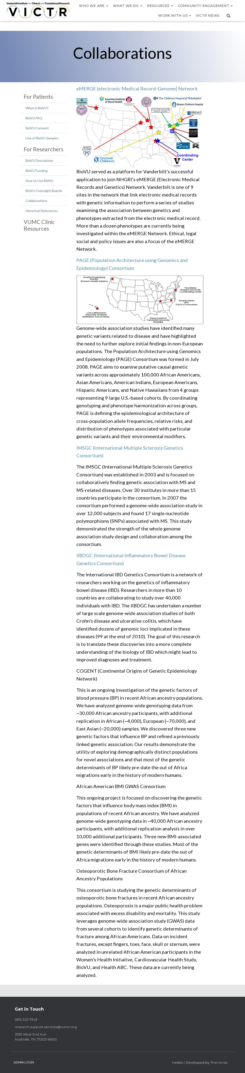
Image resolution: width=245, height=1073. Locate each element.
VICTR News (207, 15)
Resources (159, 6)
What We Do (126, 6)
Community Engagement (204, 6)
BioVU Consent (37, 128)
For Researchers (43, 149)
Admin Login (24, 1062)
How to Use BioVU (39, 181)
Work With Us (173, 15)
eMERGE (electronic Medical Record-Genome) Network (137, 88)
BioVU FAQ (34, 118)
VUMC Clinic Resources (39, 225)
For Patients (38, 96)
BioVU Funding (37, 171)
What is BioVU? (37, 108)
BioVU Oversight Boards (44, 191)
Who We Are (92, 6)
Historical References (42, 211)
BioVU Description (39, 160)
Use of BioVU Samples (42, 138)
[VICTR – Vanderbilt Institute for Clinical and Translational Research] (38, 10)
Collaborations (36, 201)
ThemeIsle (219, 1062)
